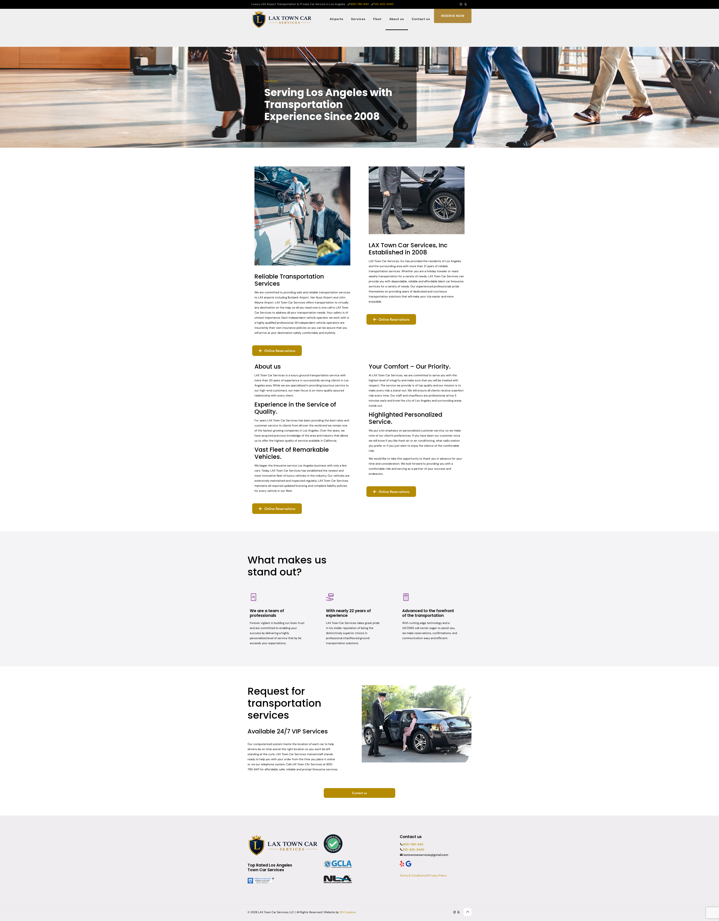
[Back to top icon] (467, 912)
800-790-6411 (359, 4)
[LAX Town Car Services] (282, 19)
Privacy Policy (437, 875)
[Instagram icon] (460, 4)
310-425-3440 (383, 4)
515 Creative (347, 912)
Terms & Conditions (413, 875)
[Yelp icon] (465, 4)
